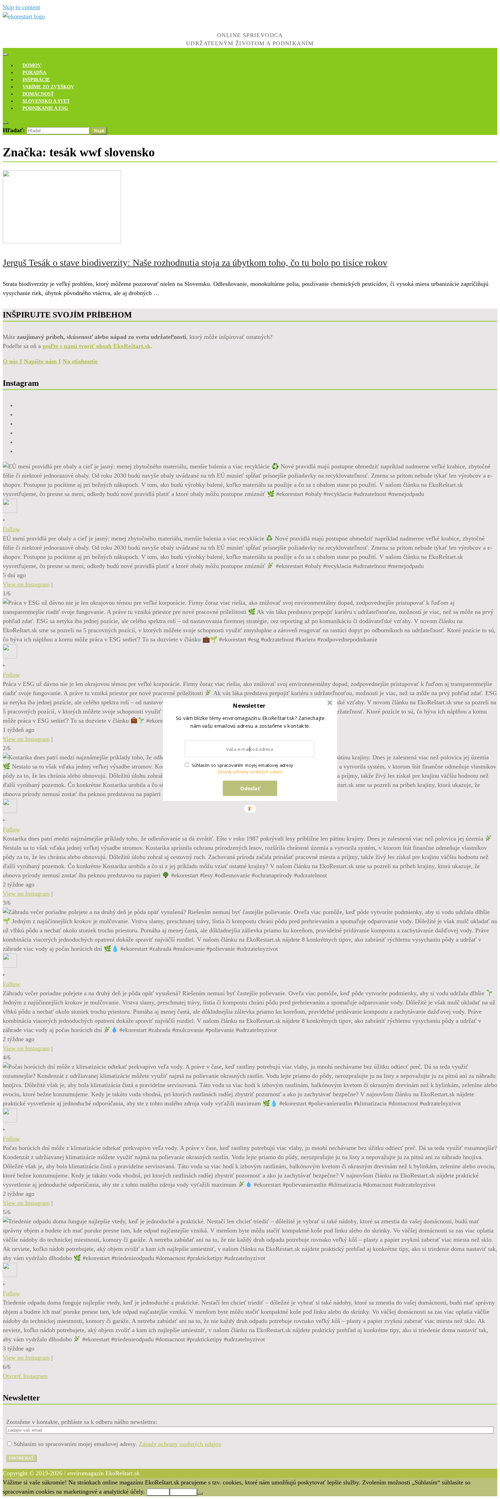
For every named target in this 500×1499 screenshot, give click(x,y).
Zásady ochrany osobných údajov (250, 772)
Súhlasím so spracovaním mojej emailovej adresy (242, 765)
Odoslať (250, 788)
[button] (249, 706)
